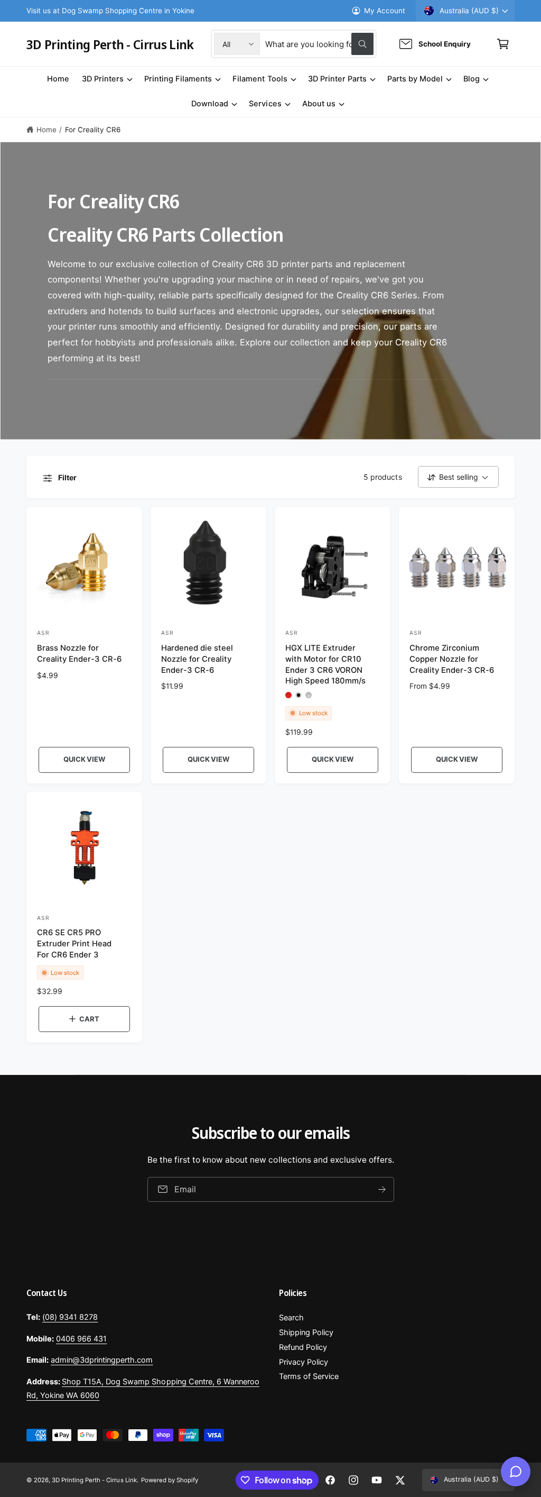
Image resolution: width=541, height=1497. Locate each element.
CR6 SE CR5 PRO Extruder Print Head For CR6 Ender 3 (74, 944)
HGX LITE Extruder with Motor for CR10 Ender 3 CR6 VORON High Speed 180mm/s (325, 664)
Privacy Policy (303, 1362)
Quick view (84, 759)
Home (46, 129)
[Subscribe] (382, 1189)
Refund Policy (303, 1347)
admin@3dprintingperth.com (102, 1360)
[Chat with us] (515, 1471)
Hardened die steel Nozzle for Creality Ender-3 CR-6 (197, 659)
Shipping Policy (306, 1332)
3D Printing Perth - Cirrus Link (94, 1480)
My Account (384, 10)
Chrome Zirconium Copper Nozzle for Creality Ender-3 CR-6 (451, 659)
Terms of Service (309, 1376)
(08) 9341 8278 (70, 1317)
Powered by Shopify (169, 1480)
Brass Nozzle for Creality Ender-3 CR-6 (79, 653)
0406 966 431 (81, 1339)
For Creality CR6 (92, 129)
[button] (503, 44)
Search (291, 1317)
